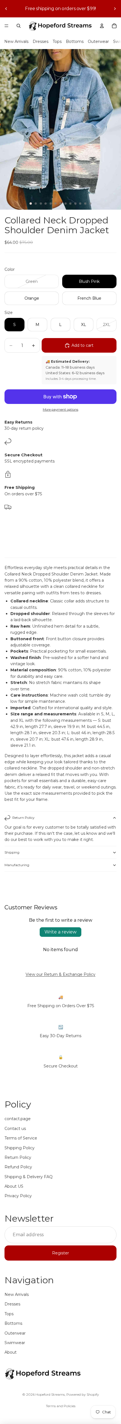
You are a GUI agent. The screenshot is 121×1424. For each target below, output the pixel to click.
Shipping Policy (20, 1147)
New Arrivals (16, 41)
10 (75, 203)
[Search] (18, 26)
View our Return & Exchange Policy (60, 974)
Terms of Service (21, 1138)
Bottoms (75, 41)
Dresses (40, 41)
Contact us (15, 1128)
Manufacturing (17, 865)
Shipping (12, 852)
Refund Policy (18, 1166)
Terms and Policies (60, 1406)
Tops (57, 41)
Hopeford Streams (50, 1394)
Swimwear (15, 1342)
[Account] (102, 26)
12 (85, 203)
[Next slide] (115, 9)
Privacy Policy (18, 1195)
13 (90, 203)
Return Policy (23, 817)
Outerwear (98, 41)
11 (80, 203)
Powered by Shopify (82, 1394)
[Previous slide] (6, 9)
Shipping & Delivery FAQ (29, 1176)
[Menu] (6, 25)
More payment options (60, 410)
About (11, 1352)
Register (60, 1253)
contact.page (18, 1118)
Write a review (60, 932)
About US (14, 1186)
